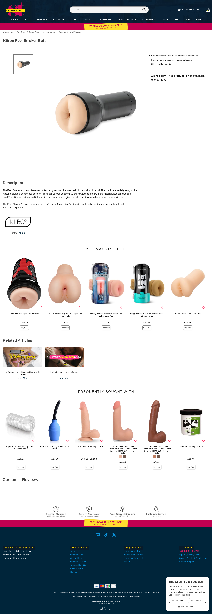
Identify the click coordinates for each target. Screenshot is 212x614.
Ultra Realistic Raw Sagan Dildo (89, 446)
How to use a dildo (132, 551)
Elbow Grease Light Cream (191, 446)
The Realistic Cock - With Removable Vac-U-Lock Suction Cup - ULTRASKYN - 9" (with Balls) (157, 450)
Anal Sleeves (75, 32)
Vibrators (13, 19)
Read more (185, 595)
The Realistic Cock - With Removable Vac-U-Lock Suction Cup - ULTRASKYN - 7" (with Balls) (123, 450)
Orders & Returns (78, 561)
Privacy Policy (76, 568)
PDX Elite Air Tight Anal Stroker (24, 313)
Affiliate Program (186, 561)
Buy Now (24, 328)
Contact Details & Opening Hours (194, 558)
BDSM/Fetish (105, 19)
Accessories (148, 19)
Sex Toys (21, 32)
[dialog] (187, 594)
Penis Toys (42, 19)
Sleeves (62, 32)
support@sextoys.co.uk (189, 554)
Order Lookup (76, 554)
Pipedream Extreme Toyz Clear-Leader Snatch (20, 447)
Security (74, 551)
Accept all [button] (177, 601)
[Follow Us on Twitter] (114, 534)
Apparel (165, 19)
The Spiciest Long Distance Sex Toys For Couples (22, 373)
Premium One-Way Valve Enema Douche (55, 447)
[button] (120, 456)
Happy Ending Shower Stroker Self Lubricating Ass (106, 314)
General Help (76, 558)
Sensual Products (126, 19)
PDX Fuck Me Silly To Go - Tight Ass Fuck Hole (65, 314)
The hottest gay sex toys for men (64, 372)
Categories (8, 32)
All (176, 19)
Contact (73, 572)
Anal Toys (88, 19)
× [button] (206, 580)
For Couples (59, 19)
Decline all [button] (197, 601)
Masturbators (49, 32)
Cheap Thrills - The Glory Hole (188, 313)
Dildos (27, 19)
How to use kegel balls (134, 558)
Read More (22, 378)
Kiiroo (22, 233)
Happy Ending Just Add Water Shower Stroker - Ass (146, 314)
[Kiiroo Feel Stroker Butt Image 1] (95, 111)
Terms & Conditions (79, 565)
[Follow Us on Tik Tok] (106, 534)
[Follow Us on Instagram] (98, 534)
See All (127, 561)
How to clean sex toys (133, 554)
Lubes (74, 19)
